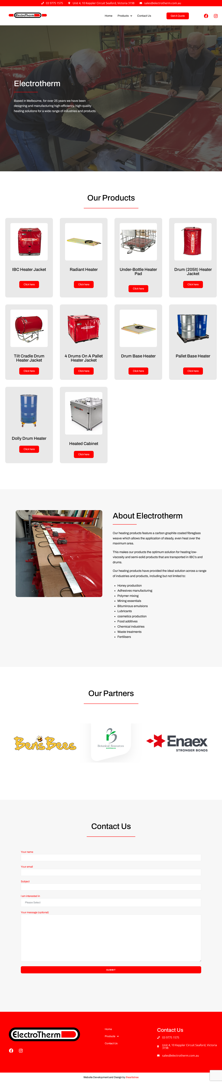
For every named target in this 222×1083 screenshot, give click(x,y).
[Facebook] (206, 15)
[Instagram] (215, 15)
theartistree (132, 1077)
